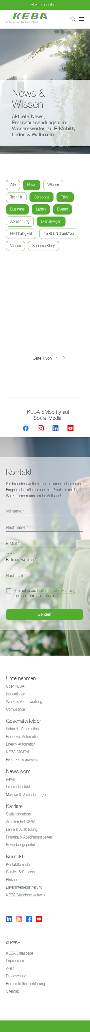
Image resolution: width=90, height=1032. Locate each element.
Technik (16, 197)
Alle (13, 185)
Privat (65, 197)
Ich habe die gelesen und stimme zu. (45, 593)
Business (17, 209)
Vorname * (15, 511)
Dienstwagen (51, 221)
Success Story (43, 246)
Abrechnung (20, 221)
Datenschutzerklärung (56, 591)
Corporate (41, 197)
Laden (41, 209)
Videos (15, 246)
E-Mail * (12, 544)
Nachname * (17, 528)
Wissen (53, 185)
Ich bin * (11, 553)
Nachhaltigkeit (21, 233)
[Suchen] (73, 19)
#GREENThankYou (59, 233)
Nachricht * (16, 576)
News (31, 185)
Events (62, 209)
